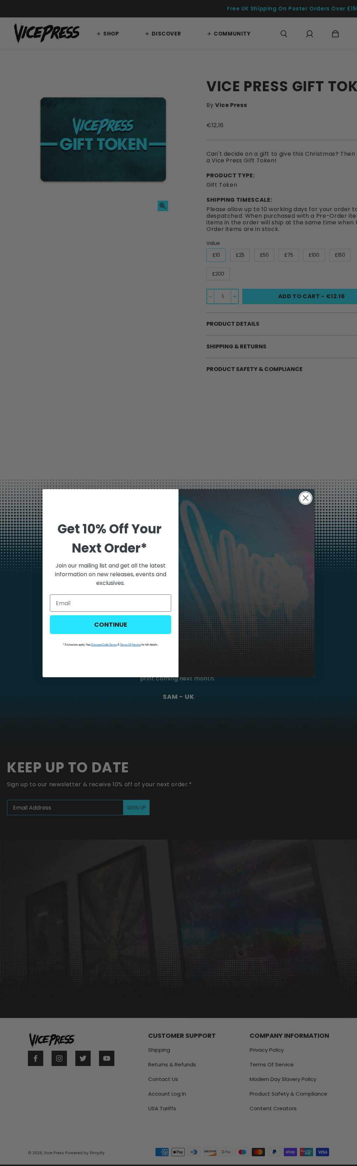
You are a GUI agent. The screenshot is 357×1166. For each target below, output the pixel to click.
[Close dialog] (305, 498)
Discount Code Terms (104, 644)
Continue (110, 624)
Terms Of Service (130, 644)
